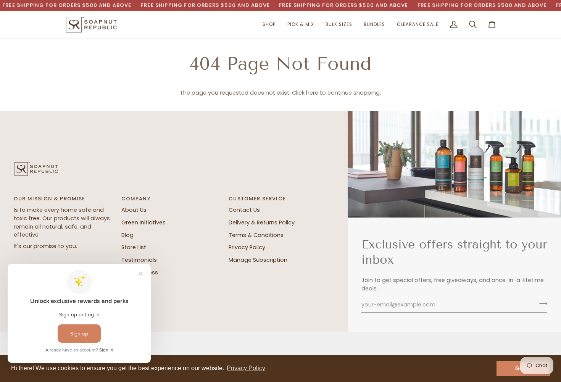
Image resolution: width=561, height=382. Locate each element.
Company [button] (136, 198)
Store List (133, 247)
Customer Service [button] (257, 198)
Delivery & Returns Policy (262, 222)
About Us (134, 210)
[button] (269, 25)
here (312, 93)
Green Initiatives (143, 222)
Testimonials (139, 260)
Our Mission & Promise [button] (49, 198)
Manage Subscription (258, 260)
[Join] (541, 304)
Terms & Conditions (256, 235)
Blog (127, 235)
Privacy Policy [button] (246, 368)
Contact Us (244, 210)
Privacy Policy (247, 247)
